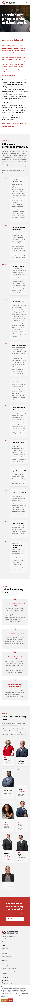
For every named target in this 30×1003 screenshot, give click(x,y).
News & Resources (6, 956)
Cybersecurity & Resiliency (8, 971)
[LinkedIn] (2, 941)
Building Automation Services (9, 968)
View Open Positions (14, 919)
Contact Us (4, 973)
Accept (10, 1000)
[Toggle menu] (26, 2)
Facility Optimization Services (9, 966)
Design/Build (5, 963)
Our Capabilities (6, 951)
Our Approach (5, 954)
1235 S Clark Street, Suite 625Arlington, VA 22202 (10, 983)
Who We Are (5, 948)
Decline (4, 1000)
